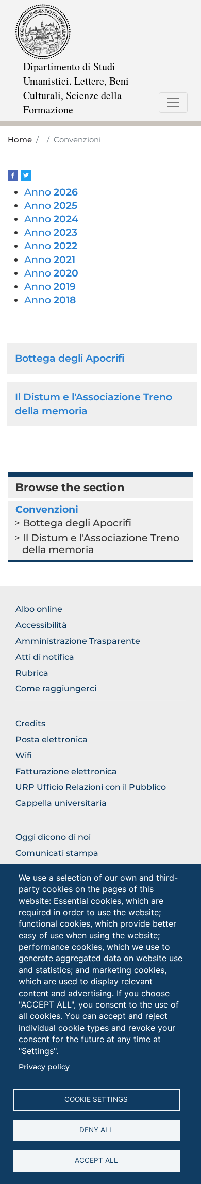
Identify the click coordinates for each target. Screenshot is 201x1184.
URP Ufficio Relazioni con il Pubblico (90, 787)
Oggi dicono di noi (53, 837)
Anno (51, 192)
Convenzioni (46, 509)
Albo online (38, 609)
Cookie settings (96, 1099)
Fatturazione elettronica (66, 771)
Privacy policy (44, 1067)
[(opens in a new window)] (13, 175)
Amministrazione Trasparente (77, 641)
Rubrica (31, 673)
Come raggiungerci (55, 688)
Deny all (96, 1130)
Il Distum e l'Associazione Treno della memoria (100, 543)
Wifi (23, 755)
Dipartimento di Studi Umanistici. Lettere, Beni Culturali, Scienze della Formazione (76, 88)
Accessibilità (41, 625)
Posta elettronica (51, 739)
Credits (30, 723)
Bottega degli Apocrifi (70, 358)
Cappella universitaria (61, 803)
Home (20, 139)
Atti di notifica (44, 657)
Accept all (96, 1160)
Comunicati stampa (56, 853)
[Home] (43, 31)
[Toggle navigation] (173, 102)
